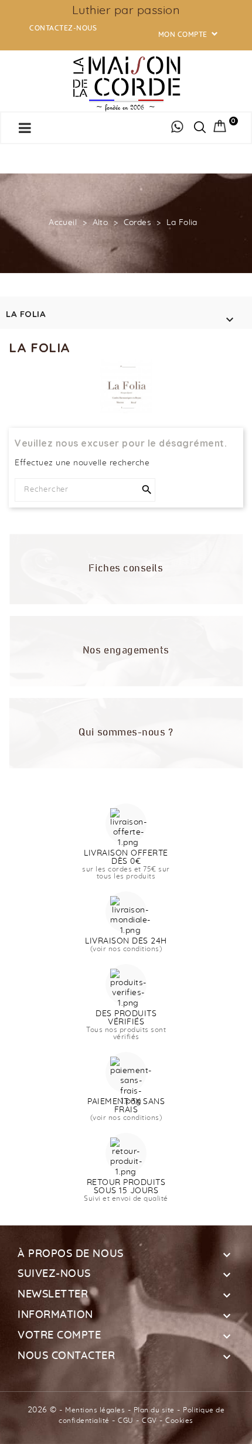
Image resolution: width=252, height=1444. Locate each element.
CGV (149, 1420)
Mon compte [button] (189, 34)
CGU (126, 1420)
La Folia (26, 313)
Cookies (179, 1420)
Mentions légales (95, 1410)
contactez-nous (63, 28)
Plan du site (154, 1410)
